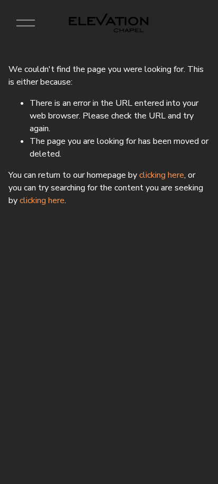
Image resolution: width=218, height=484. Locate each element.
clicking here (161, 175)
